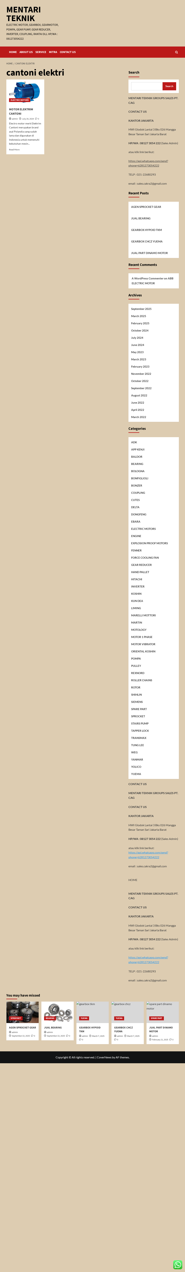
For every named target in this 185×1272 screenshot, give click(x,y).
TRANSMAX (138, 737)
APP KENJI (138, 449)
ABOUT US (26, 52)
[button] (176, 52)
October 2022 (140, 381)
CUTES (135, 500)
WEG (134, 752)
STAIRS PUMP (140, 723)
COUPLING (138, 492)
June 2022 (137, 402)
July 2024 (137, 337)
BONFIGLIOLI (139, 478)
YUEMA (136, 774)
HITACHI (136, 579)
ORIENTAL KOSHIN (143, 651)
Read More (14, 149)
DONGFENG (138, 514)
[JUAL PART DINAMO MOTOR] (163, 1012)
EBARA (135, 521)
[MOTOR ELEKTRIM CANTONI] (25, 92)
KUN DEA (137, 600)
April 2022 (137, 409)
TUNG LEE (137, 745)
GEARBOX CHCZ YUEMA (147, 241)
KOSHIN (136, 593)
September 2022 (141, 388)
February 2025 (140, 323)
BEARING (137, 463)
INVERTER (138, 586)
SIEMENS (137, 701)
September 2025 (141, 308)
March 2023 (138, 359)
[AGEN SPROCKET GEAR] (22, 1012)
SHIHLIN (136, 694)
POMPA (136, 658)
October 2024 (140, 330)
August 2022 (139, 395)
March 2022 (138, 417)
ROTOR (135, 687)
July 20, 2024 (28, 118)
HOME (13, 52)
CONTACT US (68, 52)
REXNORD (137, 673)
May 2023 (137, 352)
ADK (134, 442)
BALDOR (136, 456)
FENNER (136, 550)
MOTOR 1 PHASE (141, 637)
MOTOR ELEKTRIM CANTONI (21, 111)
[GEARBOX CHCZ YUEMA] (127, 1012)
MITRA (53, 52)
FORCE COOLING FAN (145, 557)
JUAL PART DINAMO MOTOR (149, 253)
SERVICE (40, 52)
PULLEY (136, 665)
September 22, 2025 (21, 1035)
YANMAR (137, 759)
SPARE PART (139, 709)
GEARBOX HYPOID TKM (146, 229)
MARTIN (136, 622)
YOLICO (136, 766)
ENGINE (136, 536)
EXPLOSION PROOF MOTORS (149, 543)
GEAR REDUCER (141, 564)
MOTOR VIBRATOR (143, 644)
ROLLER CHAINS (141, 680)
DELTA (135, 507)
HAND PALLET (140, 572)
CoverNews (104, 1057)
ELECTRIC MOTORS (20, 100)
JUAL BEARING (140, 218)
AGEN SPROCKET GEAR (146, 206)
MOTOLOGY (139, 629)
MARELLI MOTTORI (143, 615)
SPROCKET (138, 716)
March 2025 (138, 316)
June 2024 (137, 344)
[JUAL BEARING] (57, 1012)
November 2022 (141, 373)
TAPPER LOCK (140, 730)
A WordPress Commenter (148, 278)
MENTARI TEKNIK (23, 14)
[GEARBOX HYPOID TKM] (92, 1012)
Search (133, 72)
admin (15, 118)
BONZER (136, 485)
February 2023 (140, 366)
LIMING (136, 608)
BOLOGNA (138, 471)
